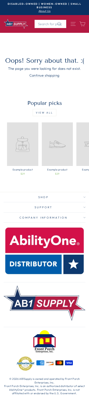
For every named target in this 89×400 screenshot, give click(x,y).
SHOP (43, 197)
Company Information (43, 217)
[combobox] (50, 24)
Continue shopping (44, 75)
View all (44, 112)
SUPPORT (43, 207)
